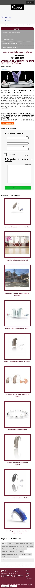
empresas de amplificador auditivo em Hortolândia (17, 464)
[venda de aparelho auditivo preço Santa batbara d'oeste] (17, 515)
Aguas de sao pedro (14, 543)
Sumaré (29, 554)
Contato (27, 576)
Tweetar (4, 69)
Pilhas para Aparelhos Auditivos (10, 47)
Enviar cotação (17, 188)
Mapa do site (29, 578)
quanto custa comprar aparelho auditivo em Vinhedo (17, 395)
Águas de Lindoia (13, 556)
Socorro (23, 554)
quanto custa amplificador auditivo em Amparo (17, 361)
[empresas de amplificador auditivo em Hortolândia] (17, 447)
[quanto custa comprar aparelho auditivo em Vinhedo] (17, 379)
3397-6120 (7, 21)
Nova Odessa (5, 551)
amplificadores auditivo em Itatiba (17, 429)
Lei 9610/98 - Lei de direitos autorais (17, 566)
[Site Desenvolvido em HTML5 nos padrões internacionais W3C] (13, 586)
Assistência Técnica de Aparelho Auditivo (12, 43)
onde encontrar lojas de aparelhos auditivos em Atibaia (17, 294)
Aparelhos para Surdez (8, 39)
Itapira (3, 548)
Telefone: (26, 147)
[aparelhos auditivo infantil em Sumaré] (17, 245)
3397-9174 (7, 17)
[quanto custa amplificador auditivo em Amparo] (17, 346)
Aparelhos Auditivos (8, 36)
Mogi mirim (23, 548)
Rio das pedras (19, 551)
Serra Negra (17, 554)
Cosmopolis (5, 546)
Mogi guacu (16, 548)
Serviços (17, 29)
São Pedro (4, 556)
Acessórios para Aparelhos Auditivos (11, 32)
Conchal (31, 543)
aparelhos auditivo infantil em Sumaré (17, 260)
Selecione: (4, 543)
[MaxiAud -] (17, 7)
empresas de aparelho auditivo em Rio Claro (17, 227)
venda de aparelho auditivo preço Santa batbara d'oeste (17, 532)
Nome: (27, 136)
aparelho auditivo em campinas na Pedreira (17, 328)
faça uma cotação (8, 123)
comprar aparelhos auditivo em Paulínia (17, 498)
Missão (27, 573)
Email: (27, 141)
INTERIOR (22, 546)
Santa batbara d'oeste (7, 554)
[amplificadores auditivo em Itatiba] (17, 414)
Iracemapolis (30, 546)
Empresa (28, 572)
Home (27, 570)
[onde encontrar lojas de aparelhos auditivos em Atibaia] (17, 278)
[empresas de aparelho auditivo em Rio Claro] (17, 211)
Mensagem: (28, 164)
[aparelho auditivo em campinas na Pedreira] (17, 313)
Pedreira (12, 551)
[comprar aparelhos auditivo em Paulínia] (17, 482)
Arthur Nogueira (24, 543)
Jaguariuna (9, 548)
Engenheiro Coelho (14, 546)
